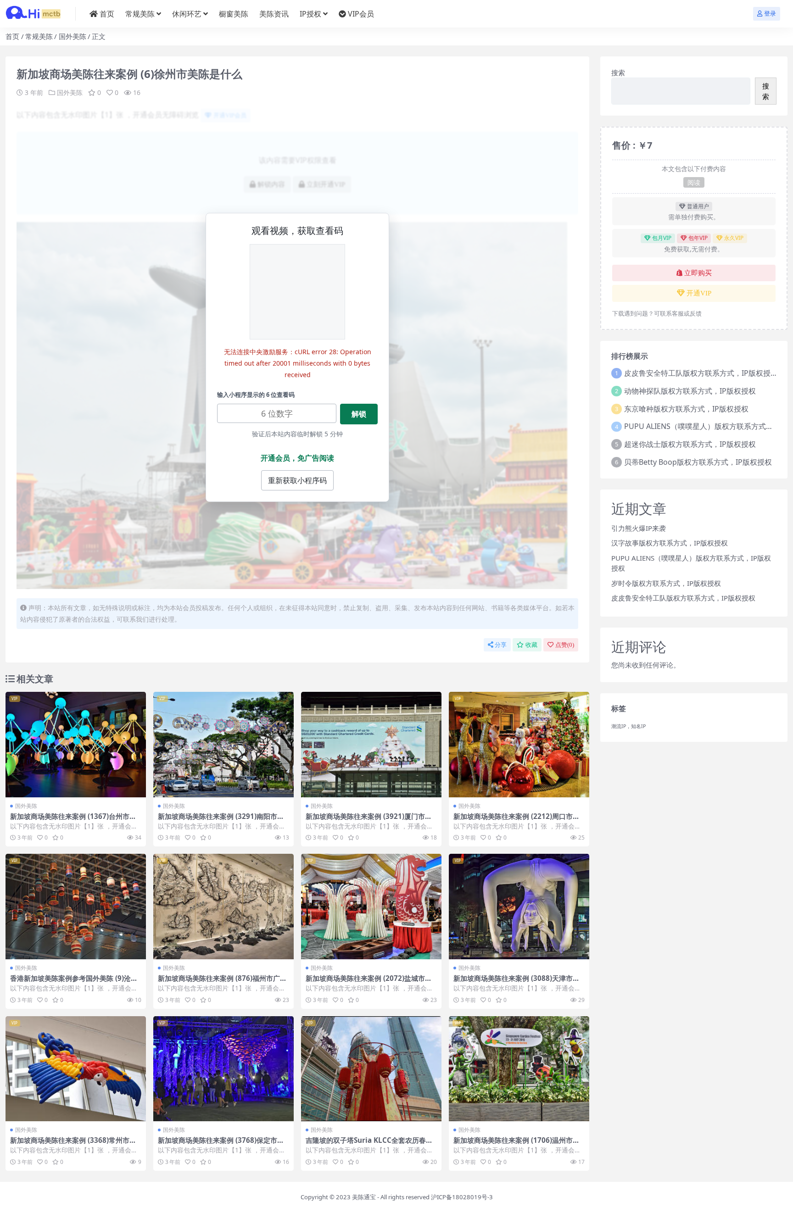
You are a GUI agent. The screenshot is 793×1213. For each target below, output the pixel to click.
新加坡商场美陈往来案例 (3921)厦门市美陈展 (369, 820)
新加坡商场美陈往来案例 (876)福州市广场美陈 (222, 982)
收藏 (531, 644)
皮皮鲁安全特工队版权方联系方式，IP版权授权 (701, 373)
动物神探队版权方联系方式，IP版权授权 (690, 391)
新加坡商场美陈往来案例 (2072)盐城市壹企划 (369, 982)
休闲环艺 (186, 14)
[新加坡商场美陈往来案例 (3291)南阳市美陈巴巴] (223, 744)
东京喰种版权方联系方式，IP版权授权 (686, 409)
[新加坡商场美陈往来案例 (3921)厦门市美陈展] (371, 744)
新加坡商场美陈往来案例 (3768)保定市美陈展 (221, 1144)
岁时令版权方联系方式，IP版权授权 (666, 583)
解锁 (359, 414)
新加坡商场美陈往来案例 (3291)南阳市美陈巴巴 (221, 820)
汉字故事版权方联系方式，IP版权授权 (669, 542)
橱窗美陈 (233, 14)
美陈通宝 (364, 1197)
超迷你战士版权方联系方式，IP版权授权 (690, 444)
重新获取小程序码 (297, 480)
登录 (770, 13)
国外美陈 (72, 36)
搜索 (618, 72)
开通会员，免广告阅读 (297, 458)
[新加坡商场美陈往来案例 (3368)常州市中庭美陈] (76, 1069)
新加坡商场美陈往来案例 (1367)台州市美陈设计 (73, 820)
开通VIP (699, 293)
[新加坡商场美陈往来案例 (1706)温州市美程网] (519, 1069)
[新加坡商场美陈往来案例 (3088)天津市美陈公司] (519, 906)
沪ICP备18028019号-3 (462, 1197)
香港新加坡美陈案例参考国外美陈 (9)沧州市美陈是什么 (74, 982)
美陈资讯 (274, 14)
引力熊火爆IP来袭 (638, 528)
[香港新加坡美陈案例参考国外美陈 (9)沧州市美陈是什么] (76, 906)
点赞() (564, 644)
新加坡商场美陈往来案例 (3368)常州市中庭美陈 (73, 1144)
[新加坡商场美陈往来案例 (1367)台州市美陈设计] (76, 744)
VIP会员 (361, 14)
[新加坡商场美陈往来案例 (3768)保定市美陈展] (223, 1069)
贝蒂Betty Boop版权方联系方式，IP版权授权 (698, 462)
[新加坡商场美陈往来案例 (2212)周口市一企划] (519, 744)
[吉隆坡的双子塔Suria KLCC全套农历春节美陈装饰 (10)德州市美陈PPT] (371, 1069)
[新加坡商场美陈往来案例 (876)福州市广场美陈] (223, 906)
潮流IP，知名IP (628, 726)
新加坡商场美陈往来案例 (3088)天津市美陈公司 (516, 982)
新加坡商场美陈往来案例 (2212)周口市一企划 (516, 820)
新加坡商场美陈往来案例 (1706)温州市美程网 (516, 1144)
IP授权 (310, 14)
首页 (107, 14)
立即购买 (698, 273)
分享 (501, 644)
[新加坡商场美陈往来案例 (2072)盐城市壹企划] (371, 906)
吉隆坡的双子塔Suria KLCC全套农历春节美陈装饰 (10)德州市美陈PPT (369, 1144)
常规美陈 (140, 14)
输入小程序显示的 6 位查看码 (256, 394)
